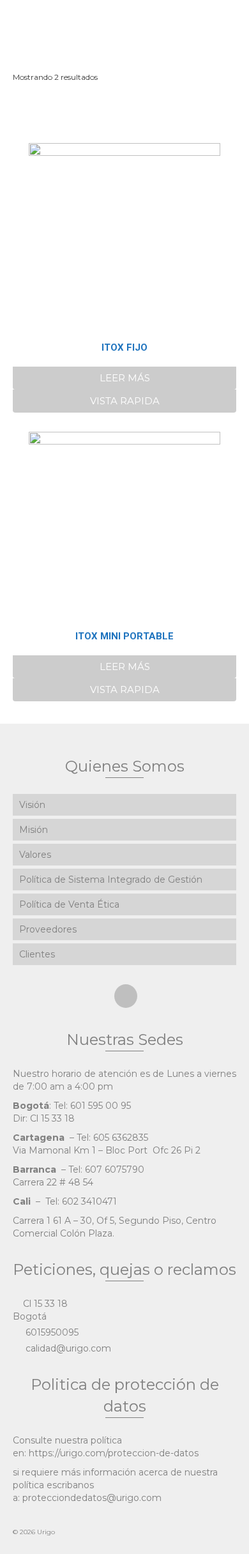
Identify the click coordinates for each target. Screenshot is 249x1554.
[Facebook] (125, 996)
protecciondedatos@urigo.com (92, 1498)
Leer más (125, 378)
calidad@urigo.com (67, 1348)
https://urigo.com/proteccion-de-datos (114, 1453)
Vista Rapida (125, 401)
